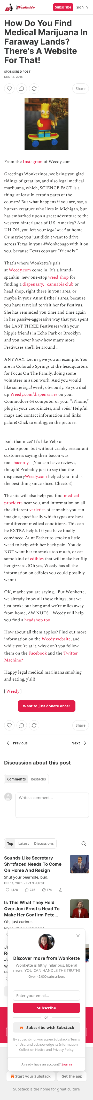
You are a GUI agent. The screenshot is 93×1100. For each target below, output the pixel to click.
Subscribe (63, 7)
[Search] (84, 843)
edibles (37, 558)
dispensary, (33, 284)
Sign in (82, 7)
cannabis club (60, 284)
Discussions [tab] (43, 843)
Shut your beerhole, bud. (26, 877)
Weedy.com (20, 270)
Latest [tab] (23, 843)
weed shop (58, 277)
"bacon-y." (21, 462)
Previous (20, 743)
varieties (37, 509)
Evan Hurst (35, 883)
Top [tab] (10, 843)
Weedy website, (57, 639)
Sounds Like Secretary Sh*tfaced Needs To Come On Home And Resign (32, 864)
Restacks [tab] (38, 779)
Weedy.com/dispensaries (33, 394)
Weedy (12, 691)
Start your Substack (33, 1076)
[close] (78, 936)
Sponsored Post (17, 71)
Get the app (71, 1076)
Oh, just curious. (18, 921)
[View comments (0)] (22, 88)
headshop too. (37, 620)
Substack (21, 1089)
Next (76, 743)
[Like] (9, 88)
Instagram (33, 161)
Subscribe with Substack (50, 1027)
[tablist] (26, 779)
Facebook (37, 653)
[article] (46, 874)
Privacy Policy (63, 1049)
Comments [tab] (16, 779)
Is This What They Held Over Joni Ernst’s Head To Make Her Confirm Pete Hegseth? (31, 909)
